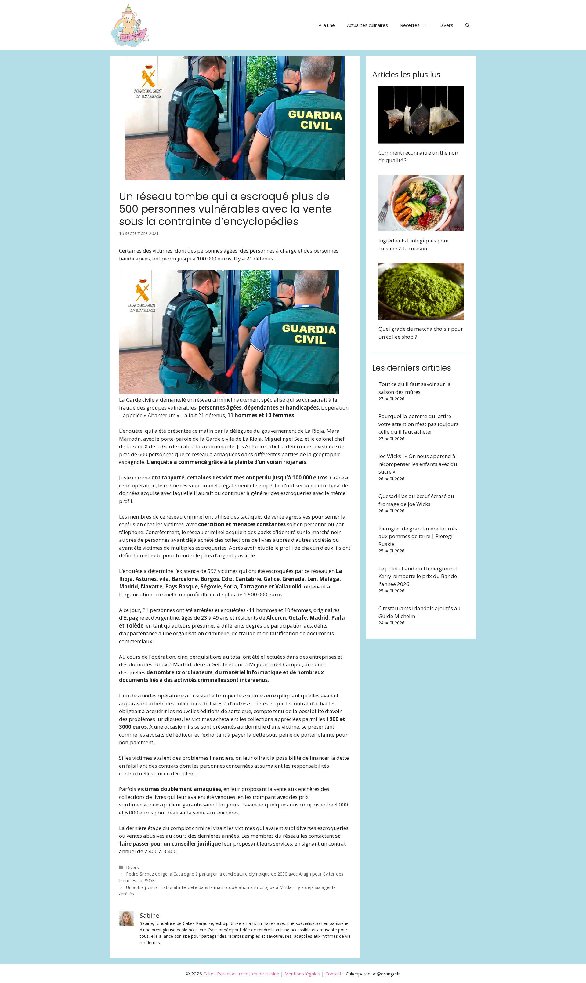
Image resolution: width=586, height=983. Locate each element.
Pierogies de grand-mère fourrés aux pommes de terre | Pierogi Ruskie (417, 536)
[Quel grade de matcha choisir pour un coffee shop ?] (421, 315)
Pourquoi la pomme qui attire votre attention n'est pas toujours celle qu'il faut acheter (418, 424)
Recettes (410, 25)
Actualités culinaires (367, 25)
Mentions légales (302, 973)
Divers (446, 25)
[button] (467, 25)
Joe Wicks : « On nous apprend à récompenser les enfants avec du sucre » (417, 464)
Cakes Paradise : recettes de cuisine (241, 973)
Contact (333, 973)
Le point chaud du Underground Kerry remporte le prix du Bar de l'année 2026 (417, 576)
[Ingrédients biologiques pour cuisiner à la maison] (421, 227)
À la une (327, 25)
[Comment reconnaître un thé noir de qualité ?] (421, 139)
